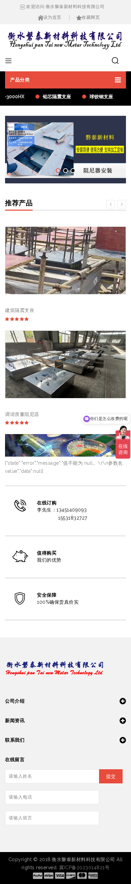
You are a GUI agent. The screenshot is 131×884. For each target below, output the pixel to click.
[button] (65, 79)
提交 (111, 776)
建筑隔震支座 (19, 310)
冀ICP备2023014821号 (84, 867)
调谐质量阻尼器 (22, 414)
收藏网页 (91, 17)
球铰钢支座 (99, 96)
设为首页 (52, 17)
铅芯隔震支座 (55, 96)
